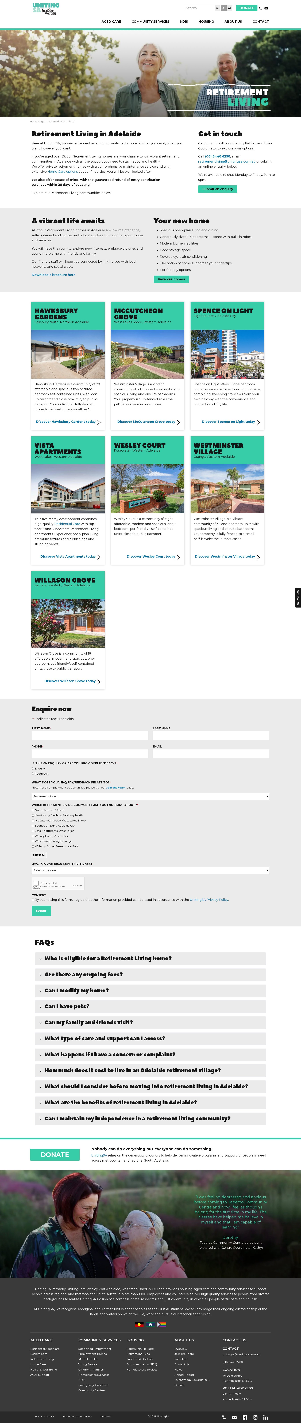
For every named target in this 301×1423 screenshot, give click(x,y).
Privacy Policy (45, 1416)
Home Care (38, 1364)
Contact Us (182, 1364)
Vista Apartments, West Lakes (54, 830)
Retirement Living (42, 1359)
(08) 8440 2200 (233, 1362)
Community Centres (91, 1390)
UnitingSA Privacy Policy (209, 900)
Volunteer (181, 1359)
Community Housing (140, 1348)
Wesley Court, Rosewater (51, 836)
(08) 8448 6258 (217, 156)
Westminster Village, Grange (53, 841)
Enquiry (40, 768)
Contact (261, 22)
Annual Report (184, 1374)
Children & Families (90, 1369)
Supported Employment (94, 1348)
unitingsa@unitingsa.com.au (241, 1354)
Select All (39, 855)
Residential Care (67, 524)
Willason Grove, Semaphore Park (56, 846)
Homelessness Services (93, 1374)
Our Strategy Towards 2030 (192, 1379)
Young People (87, 1364)
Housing (206, 22)
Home (33, 121)
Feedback (41, 773)
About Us (233, 22)
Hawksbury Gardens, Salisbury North (59, 815)
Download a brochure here (53, 275)
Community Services (150, 22)
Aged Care (111, 22)
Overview (181, 1348)
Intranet (106, 1416)
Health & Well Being (43, 1369)
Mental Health (88, 1359)
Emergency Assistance (93, 1385)
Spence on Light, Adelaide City (55, 825)
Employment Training (92, 1354)
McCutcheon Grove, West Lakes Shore (60, 820)
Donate (247, 8)
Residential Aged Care (45, 1348)
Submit (41, 911)
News (178, 1369)
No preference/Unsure (50, 810)
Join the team (116, 787)
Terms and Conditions (77, 1416)
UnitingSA (99, 1155)
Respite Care (38, 1354)
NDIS (184, 22)
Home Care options (63, 172)
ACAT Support (39, 1374)
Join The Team (184, 1354)
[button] (150, 959)
